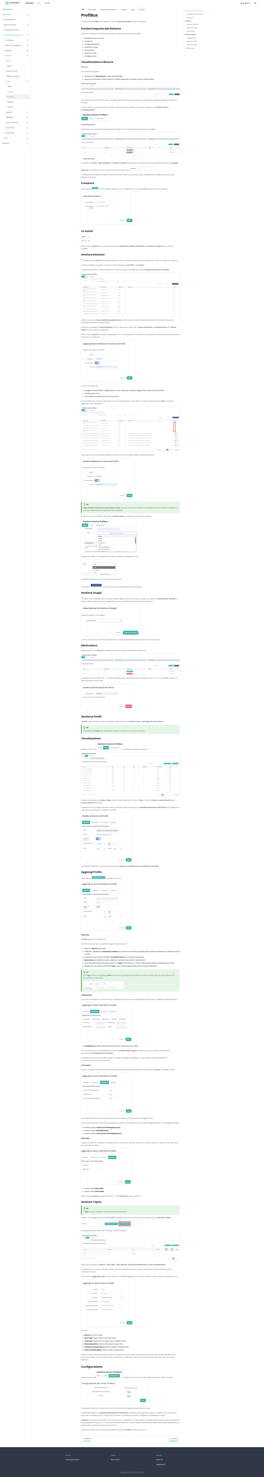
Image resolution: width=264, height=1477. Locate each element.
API (46, 3)
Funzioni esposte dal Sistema (194, 11)
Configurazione (190, 48)
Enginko (9, 66)
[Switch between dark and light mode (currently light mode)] (255, 3)
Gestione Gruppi (192, 28)
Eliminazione (191, 31)
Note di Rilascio (10, 19)
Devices (8, 55)
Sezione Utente (10, 25)
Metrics (9, 112)
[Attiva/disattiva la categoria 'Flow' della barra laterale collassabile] (27, 138)
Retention (10, 127)
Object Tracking (12, 76)
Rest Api (114, 1459)
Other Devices (12, 122)
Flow (5, 138)
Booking (5, 143)
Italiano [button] (246, 3)
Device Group (11, 71)
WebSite (159, 1464)
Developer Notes (72, 1459)
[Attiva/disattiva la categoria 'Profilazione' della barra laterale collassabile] (27, 40)
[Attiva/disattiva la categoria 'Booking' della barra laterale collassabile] (27, 143)
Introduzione (7, 9)
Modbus (10, 102)
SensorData (9, 133)
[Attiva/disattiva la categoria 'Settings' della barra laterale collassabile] (27, 50)
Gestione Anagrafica (13, 45)
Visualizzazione (192, 38)
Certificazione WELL (11, 30)
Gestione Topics (192, 45)
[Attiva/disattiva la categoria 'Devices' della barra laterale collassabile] (27, 55)
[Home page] (83, 9)
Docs (39, 3)
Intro (8, 61)
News (158, 1459)
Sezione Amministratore (13, 35)
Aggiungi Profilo (192, 41)
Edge (8, 81)
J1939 (9, 86)
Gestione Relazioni (193, 24)
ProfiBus (10, 97)
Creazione (190, 17)
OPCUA (10, 107)
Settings (8, 50)
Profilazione (9, 40)
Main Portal (7, 14)
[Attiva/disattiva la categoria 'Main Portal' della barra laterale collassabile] (27, 14)
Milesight (9, 117)
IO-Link (10, 91)
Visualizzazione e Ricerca (195, 14)
